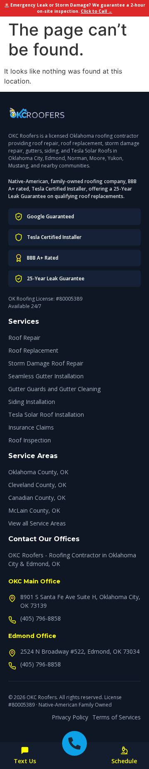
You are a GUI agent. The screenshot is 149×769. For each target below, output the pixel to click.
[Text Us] (25, 750)
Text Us (25, 761)
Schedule (124, 761)
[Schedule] (124, 750)
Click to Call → (96, 11)
